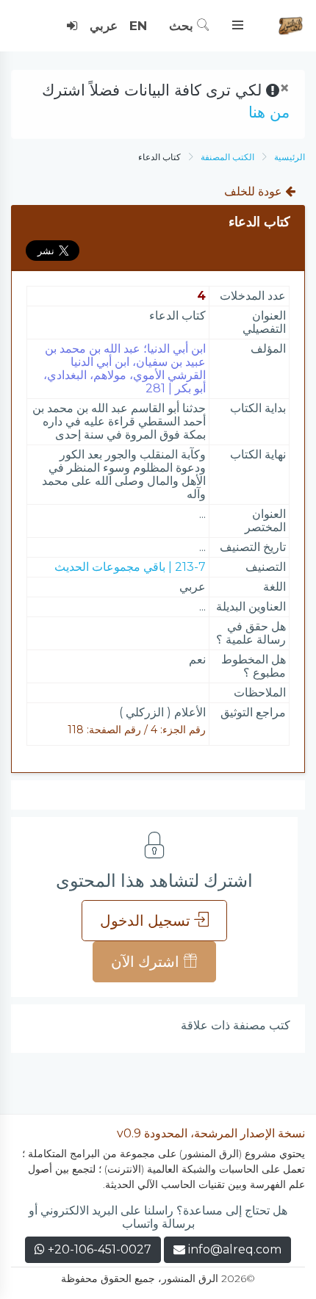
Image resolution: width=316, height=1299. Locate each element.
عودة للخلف (254, 191)
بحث (183, 25)
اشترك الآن (147, 962)
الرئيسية (289, 156)
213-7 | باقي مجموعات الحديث (130, 567)
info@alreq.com (234, 1249)
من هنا (269, 112)
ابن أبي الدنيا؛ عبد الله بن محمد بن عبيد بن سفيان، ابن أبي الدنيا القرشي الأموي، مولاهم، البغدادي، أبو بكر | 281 (124, 368)
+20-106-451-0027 (98, 1249)
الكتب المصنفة (227, 156)
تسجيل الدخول (147, 920)
